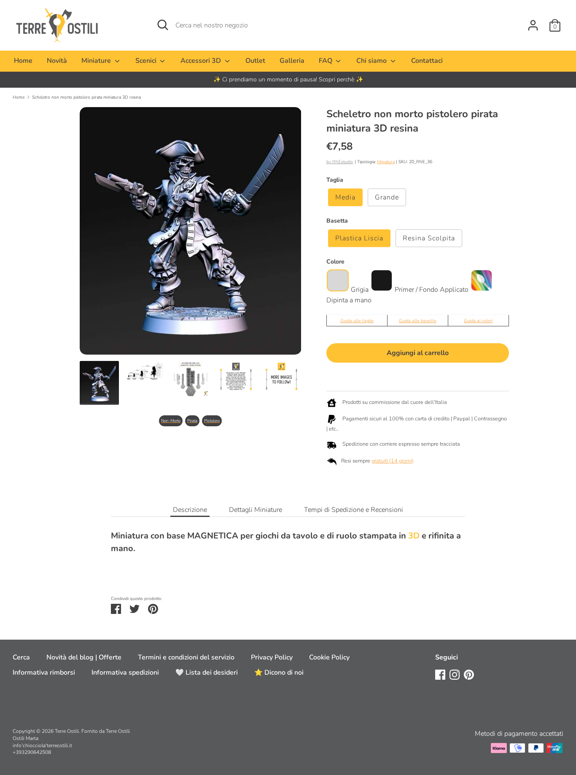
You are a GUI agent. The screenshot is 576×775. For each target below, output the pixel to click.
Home (23, 60)
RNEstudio (342, 162)
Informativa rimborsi (44, 672)
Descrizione (190, 509)
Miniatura (386, 162)
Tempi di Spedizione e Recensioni (353, 509)
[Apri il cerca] (162, 24)
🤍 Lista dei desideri (206, 672)
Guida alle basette (417, 321)
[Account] (533, 22)
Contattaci (427, 60)
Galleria (292, 60)
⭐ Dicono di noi (279, 672)
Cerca (21, 657)
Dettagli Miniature (255, 509)
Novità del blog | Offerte (83, 657)
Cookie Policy (329, 657)
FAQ (326, 60)
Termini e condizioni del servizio (186, 657)
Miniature (97, 60)
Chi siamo (372, 60)
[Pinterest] (469, 674)
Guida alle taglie (357, 321)
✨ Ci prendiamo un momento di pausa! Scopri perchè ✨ (288, 79)
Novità (57, 60)
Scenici (146, 60)
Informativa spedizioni (125, 672)
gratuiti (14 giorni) (392, 461)
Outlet (255, 60)
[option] (288, 80)
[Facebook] (440, 674)
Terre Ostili (67, 731)
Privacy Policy (272, 657)
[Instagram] (454, 674)
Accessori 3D (201, 60)
